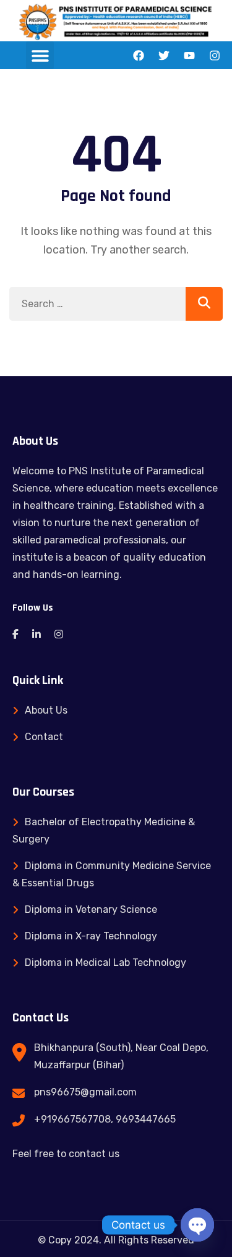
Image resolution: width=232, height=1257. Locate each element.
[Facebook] (138, 55)
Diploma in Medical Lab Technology (105, 962)
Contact (44, 737)
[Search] (204, 304)
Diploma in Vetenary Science (91, 909)
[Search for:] (116, 304)
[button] (40, 55)
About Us (46, 710)
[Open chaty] (197, 1225)
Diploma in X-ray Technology (91, 936)
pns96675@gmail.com (85, 1092)
